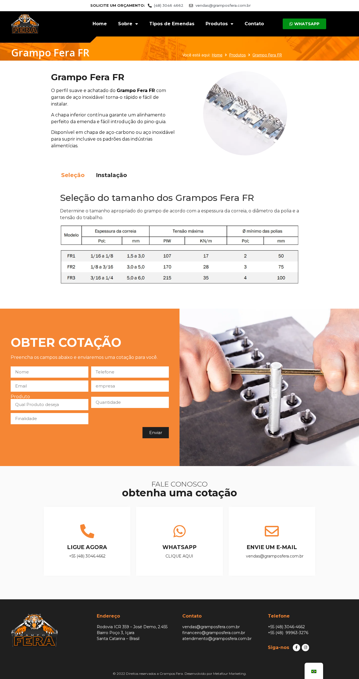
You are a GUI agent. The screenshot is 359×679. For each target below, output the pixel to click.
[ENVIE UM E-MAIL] (272, 531)
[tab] (73, 175)
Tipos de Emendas (171, 23)
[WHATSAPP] (179, 531)
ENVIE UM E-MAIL (272, 547)
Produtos (217, 23)
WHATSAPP (179, 547)
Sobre (125, 23)
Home (100, 23)
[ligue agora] (87, 531)
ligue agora (87, 547)
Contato (254, 23)
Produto (20, 396)
